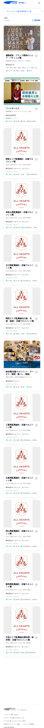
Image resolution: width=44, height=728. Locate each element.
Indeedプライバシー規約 (12, 724)
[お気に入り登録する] (36, 56)
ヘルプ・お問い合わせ (11, 714)
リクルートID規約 (28, 724)
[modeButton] (23, 3)
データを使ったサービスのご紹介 (15, 721)
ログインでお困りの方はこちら (14, 718)
